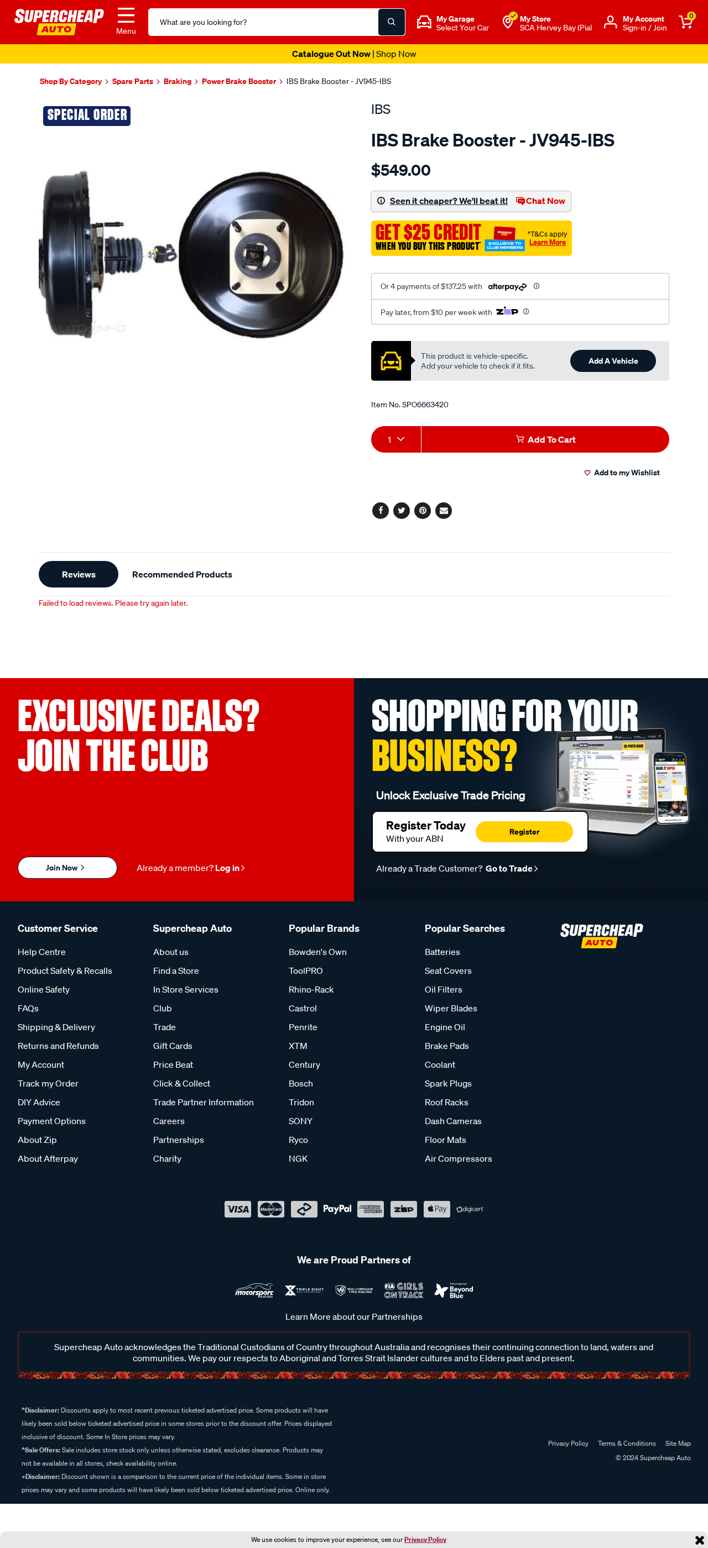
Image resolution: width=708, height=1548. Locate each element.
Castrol (303, 1008)
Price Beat (173, 1064)
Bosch (301, 1083)
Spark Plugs (448, 1083)
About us (171, 951)
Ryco (298, 1139)
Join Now (62, 867)
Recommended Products (182, 574)
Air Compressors (458, 1158)
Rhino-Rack (311, 989)
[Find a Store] (508, 22)
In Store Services (185, 989)
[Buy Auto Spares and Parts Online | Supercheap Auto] (59, 21)
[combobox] (396, 439)
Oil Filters (443, 989)
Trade (164, 1026)
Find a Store (176, 970)
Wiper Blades (451, 1008)
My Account (41, 1064)
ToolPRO (306, 970)
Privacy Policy (425, 1539)
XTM (298, 1045)
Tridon (301, 1102)
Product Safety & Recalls (65, 970)
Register (524, 831)
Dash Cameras (453, 1120)
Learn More (547, 242)
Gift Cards (172, 1045)
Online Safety (44, 989)
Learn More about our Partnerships (354, 1316)
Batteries (442, 951)
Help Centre (42, 951)
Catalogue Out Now (354, 53)
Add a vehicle (613, 360)
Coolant (440, 1064)
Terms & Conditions (627, 1443)
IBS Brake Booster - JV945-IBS (339, 81)
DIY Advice (39, 1102)
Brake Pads (447, 1045)
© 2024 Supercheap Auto (652, 1457)
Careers (169, 1120)
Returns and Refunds (58, 1045)
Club (162, 1008)
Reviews (79, 574)
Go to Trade (508, 868)
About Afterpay (48, 1158)
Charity (167, 1158)
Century (304, 1064)
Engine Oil (445, 1026)
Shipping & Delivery (56, 1026)
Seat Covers (448, 970)
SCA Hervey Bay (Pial (556, 28)
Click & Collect (181, 1083)
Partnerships (178, 1139)
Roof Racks (446, 1102)
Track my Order (48, 1083)
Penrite (303, 1026)
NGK (298, 1158)
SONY (301, 1120)
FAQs (28, 1008)
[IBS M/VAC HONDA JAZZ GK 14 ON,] (192, 254)
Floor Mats (445, 1139)
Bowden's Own (318, 951)
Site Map (678, 1443)
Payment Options (52, 1120)
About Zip (37, 1139)
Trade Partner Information (203, 1102)
